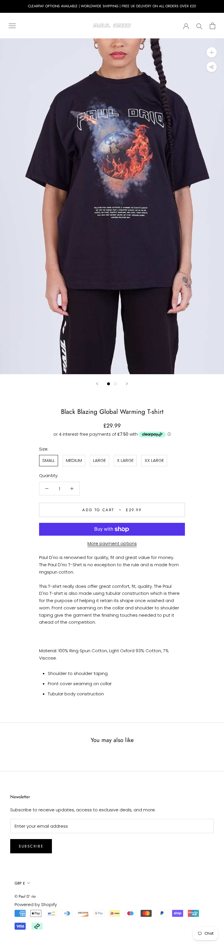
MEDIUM (74, 460)
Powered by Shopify (36, 904)
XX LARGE (154, 460)
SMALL (48, 460)
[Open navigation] (12, 25)
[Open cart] (212, 25)
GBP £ (20, 883)
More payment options (112, 543)
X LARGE (125, 460)
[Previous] (97, 383)
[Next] (127, 383)
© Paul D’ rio (25, 896)
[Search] (199, 26)
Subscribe (31, 846)
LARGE (99, 460)
